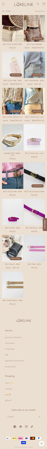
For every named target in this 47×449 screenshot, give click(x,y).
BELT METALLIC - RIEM (34, 228)
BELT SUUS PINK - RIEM (13, 81)
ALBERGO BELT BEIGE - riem (12, 154)
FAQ (6, 355)
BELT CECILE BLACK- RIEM (34, 192)
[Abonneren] (39, 417)
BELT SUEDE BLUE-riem (34, 117)
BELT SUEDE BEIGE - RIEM (13, 301)
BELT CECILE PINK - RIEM (12, 192)
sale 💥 (8, 395)
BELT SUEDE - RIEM (12, 228)
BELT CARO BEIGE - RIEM (34, 81)
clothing (8, 389)
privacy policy (10, 367)
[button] (3, 4)
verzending (9, 349)
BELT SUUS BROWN (34, 44)
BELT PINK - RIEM (34, 264)
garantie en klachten (13, 337)
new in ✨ (9, 383)
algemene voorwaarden (14, 361)
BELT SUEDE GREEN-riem (12, 117)
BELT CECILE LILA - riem (34, 153)
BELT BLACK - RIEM (12, 264)
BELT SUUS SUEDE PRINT (12, 44)
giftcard (8, 400)
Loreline (20, 447)
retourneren (10, 343)
